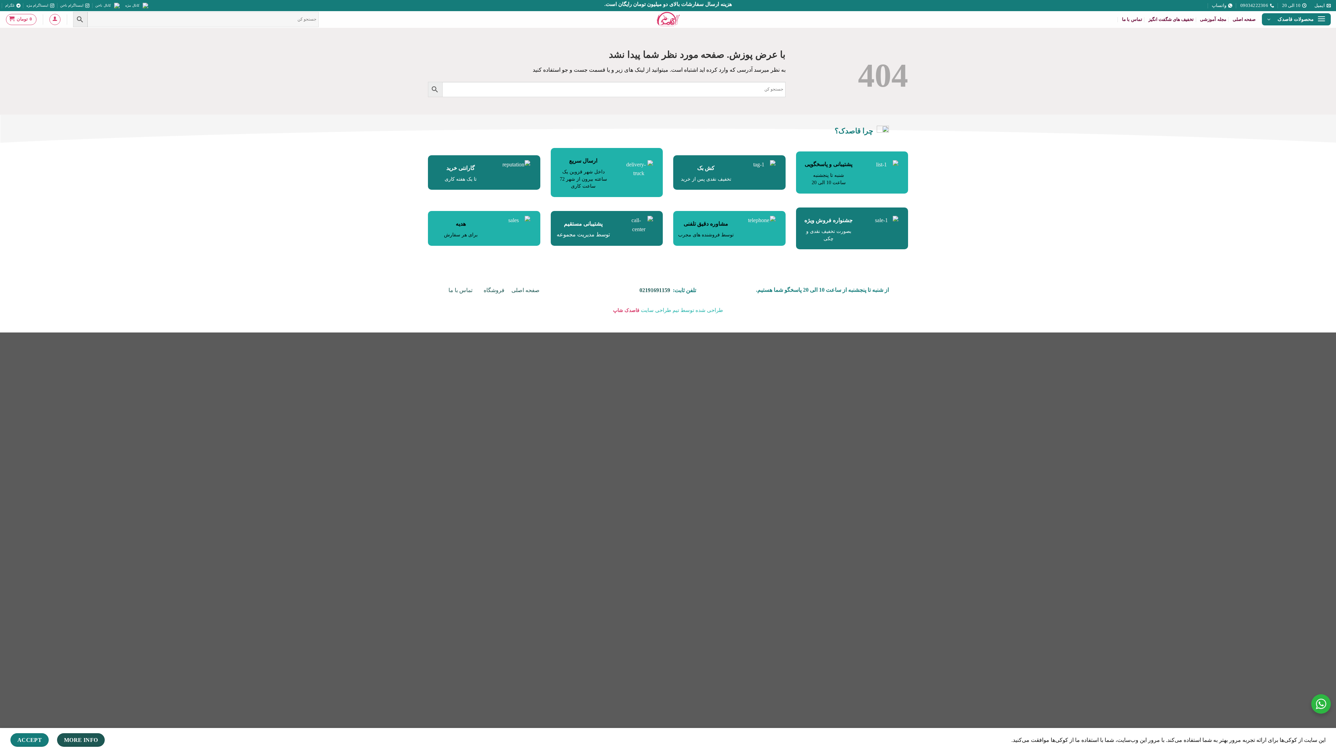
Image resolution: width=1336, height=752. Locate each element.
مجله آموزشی (1213, 19)
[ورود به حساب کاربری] (55, 19)
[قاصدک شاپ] (668, 19)
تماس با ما (1132, 19)
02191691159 (654, 290)
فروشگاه (494, 290)
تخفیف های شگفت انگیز (1171, 19)
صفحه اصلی (1244, 19)
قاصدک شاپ (626, 310)
